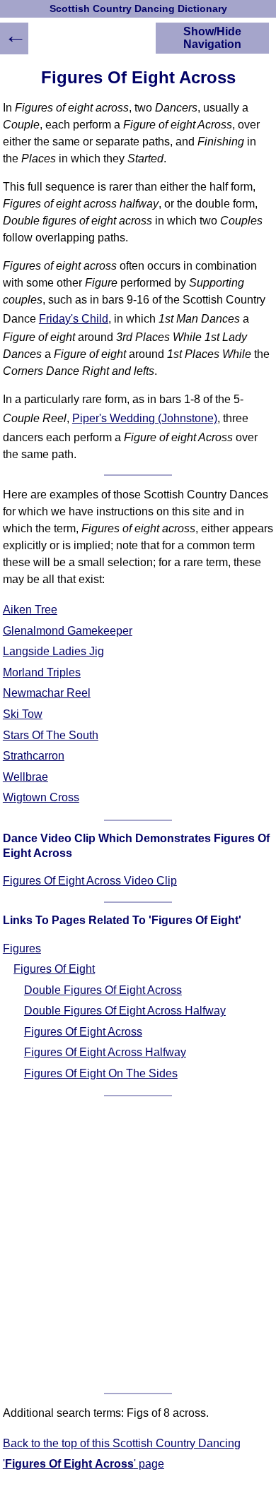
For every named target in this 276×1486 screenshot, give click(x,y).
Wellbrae (25, 777)
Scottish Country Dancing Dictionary (138, 9)
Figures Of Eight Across (83, 1032)
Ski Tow (22, 714)
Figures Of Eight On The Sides (101, 1073)
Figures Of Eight (54, 969)
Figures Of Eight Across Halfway (105, 1052)
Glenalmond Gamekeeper (67, 631)
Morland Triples (42, 672)
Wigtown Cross (41, 797)
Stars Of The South (50, 735)
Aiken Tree (30, 610)
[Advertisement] (138, 1244)
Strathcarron (33, 756)
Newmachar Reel (47, 693)
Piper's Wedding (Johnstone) (144, 418)
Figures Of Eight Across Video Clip (90, 881)
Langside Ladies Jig (53, 651)
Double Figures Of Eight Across (103, 990)
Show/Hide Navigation (212, 37)
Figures (22, 948)
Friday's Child (73, 319)
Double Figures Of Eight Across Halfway (125, 1011)
